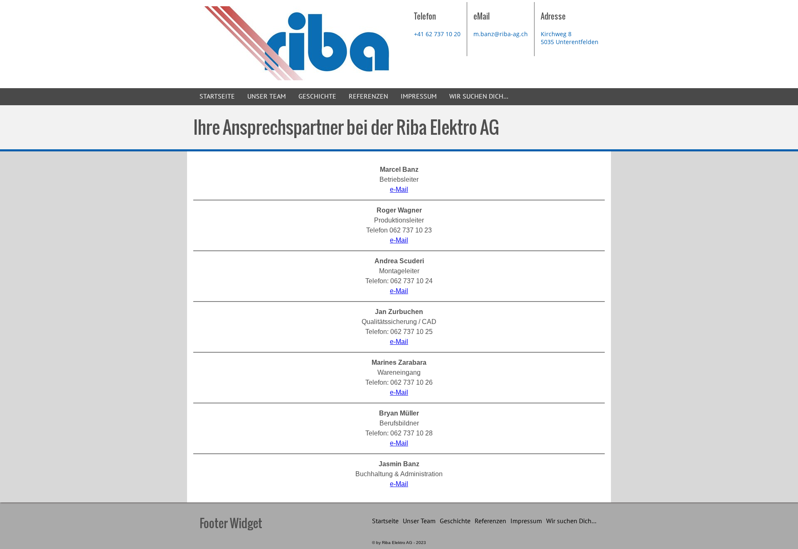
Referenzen (368, 96)
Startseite (217, 96)
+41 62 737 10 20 (437, 34)
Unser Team (266, 96)
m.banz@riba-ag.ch (500, 34)
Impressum (419, 96)
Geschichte (317, 96)
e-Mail (399, 189)
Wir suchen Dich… (478, 96)
